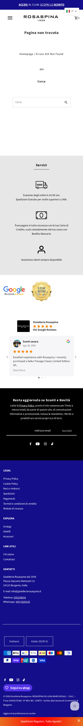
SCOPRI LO (52, 5)
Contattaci (9, 559)
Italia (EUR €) (39, 641)
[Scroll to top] (74, 715)
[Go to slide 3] (44, 377)
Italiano (14, 641)
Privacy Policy (26, 405)
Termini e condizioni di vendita (19, 504)
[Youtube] (38, 445)
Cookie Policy (10, 484)
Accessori (8, 536)
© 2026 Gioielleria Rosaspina (17, 696)
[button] (71, 11)
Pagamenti (9, 498)
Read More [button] (19, 370)
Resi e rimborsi (11, 488)
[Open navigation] (11, 18)
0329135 (25, 602)
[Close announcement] (78, 720)
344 (18, 602)
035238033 (20, 597)
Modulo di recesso (13, 508)
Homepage (26, 54)
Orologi (7, 526)
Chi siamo (8, 554)
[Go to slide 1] (39, 377)
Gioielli (6, 531)
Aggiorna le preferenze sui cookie (19, 713)
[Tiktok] (52, 445)
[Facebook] (30, 445)
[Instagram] (45, 445)
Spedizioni (9, 493)
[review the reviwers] (68, 342)
